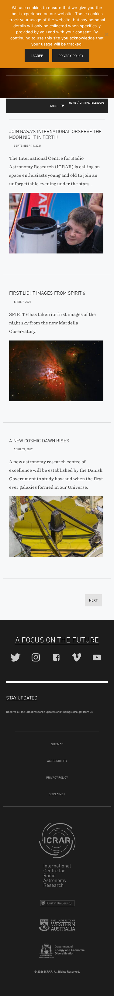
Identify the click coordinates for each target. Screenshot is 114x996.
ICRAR (57, 856)
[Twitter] (16, 657)
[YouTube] (98, 657)
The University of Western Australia (57, 927)
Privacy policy (70, 55)
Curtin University (57, 904)
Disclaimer (57, 794)
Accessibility (57, 761)
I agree (37, 55)
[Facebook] (57, 657)
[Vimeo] (77, 657)
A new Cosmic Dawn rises (39, 440)
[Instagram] (37, 657)
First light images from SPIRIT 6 (47, 293)
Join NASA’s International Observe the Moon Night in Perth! (55, 134)
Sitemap (57, 744)
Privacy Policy (57, 777)
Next (93, 600)
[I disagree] (106, 34)
